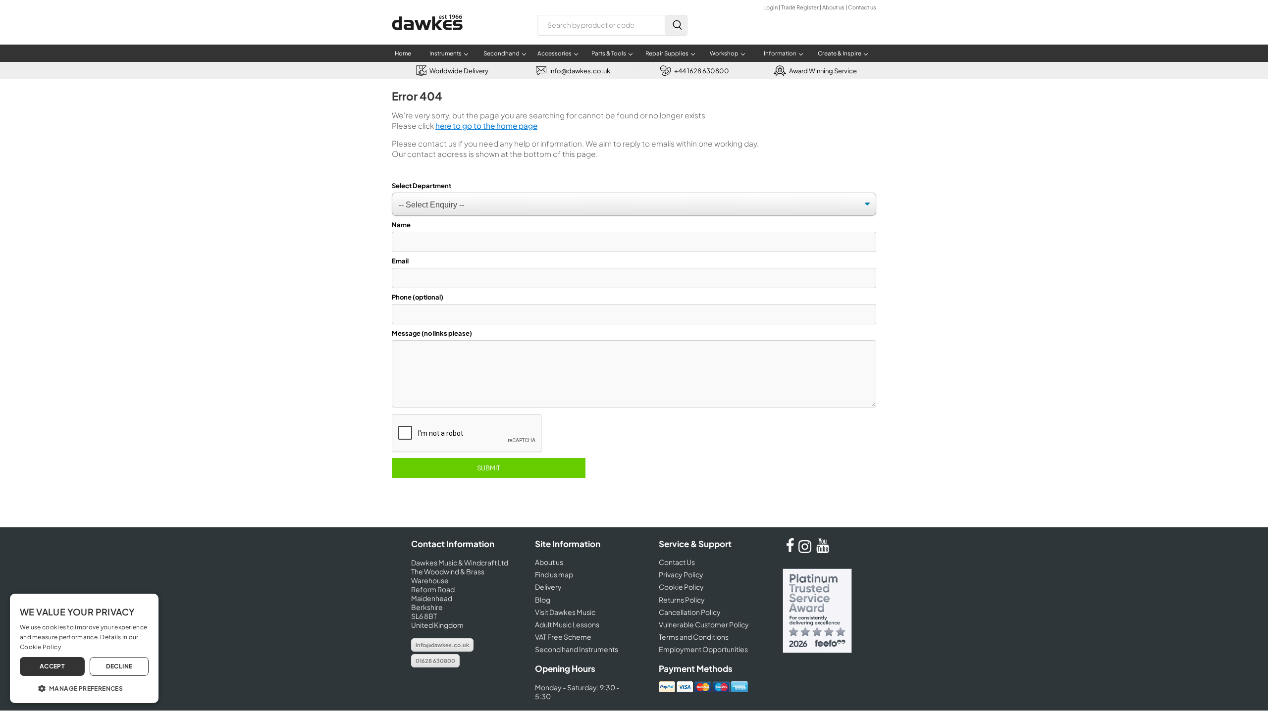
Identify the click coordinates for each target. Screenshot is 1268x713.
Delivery (548, 586)
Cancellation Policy (690, 612)
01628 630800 (435, 661)
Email (400, 261)
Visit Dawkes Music (565, 612)
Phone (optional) (417, 297)
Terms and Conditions (694, 636)
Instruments (445, 53)
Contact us (862, 7)
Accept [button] (52, 666)
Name (401, 225)
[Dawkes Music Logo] (427, 36)
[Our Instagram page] (806, 550)
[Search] (676, 25)
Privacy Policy (681, 574)
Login (770, 7)
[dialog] (84, 648)
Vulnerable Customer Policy (704, 624)
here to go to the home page (486, 125)
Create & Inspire (839, 53)
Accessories (554, 53)
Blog (542, 599)
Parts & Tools (608, 53)
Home (403, 53)
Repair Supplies (666, 53)
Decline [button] (119, 666)
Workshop (724, 53)
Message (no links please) (432, 333)
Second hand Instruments (576, 649)
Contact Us (677, 562)
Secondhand (501, 53)
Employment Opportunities (703, 649)
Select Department (421, 186)
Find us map (554, 574)
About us (833, 7)
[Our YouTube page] (822, 550)
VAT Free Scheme (563, 636)
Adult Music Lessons (567, 624)
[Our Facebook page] (790, 550)
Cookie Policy (681, 586)
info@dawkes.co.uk (442, 645)
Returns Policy (682, 599)
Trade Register (800, 7)
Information (780, 53)
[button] (84, 687)
